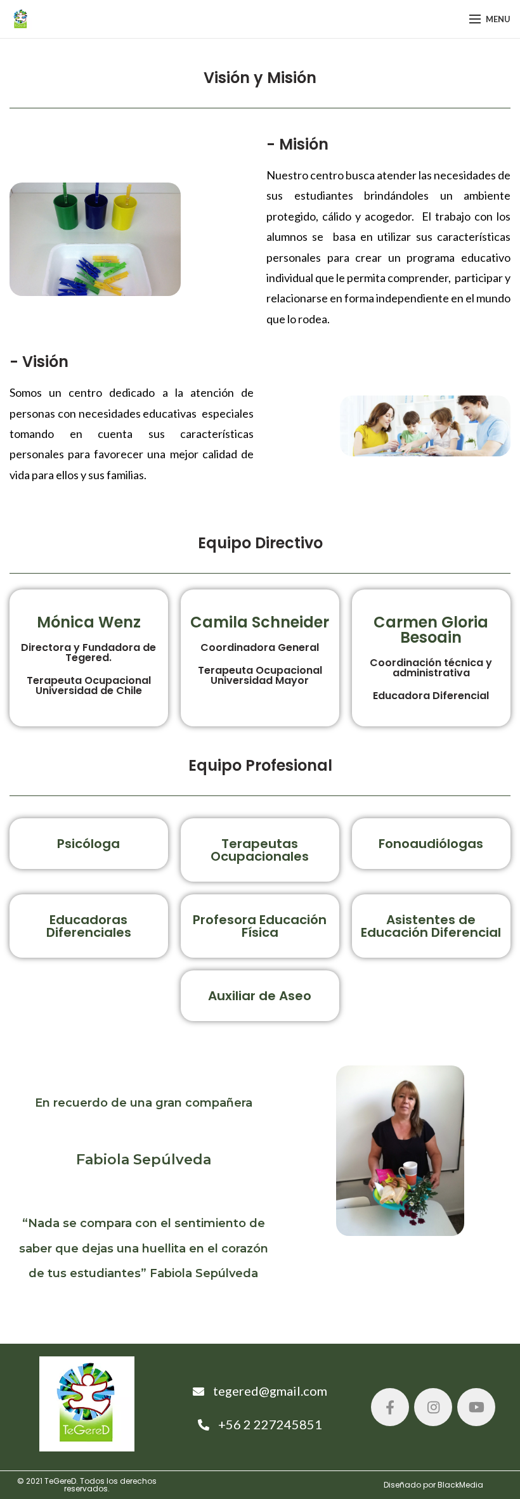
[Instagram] (433, 1407)
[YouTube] (476, 1407)
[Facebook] (390, 1407)
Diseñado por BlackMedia (433, 1484)
